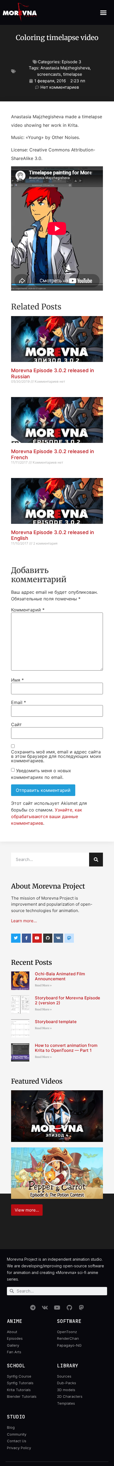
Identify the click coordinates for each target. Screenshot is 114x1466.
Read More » (43, 985)
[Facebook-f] (26, 938)
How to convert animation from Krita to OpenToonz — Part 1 (66, 1048)
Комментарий (28, 610)
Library (67, 1365)
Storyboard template (56, 1021)
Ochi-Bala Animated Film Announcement (60, 976)
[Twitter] (15, 938)
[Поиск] (96, 859)
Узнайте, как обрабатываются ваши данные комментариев (46, 816)
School (16, 1365)
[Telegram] (32, 1307)
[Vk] (58, 938)
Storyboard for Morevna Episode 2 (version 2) (67, 1000)
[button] (103, 12)
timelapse (72, 74)
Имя (17, 680)
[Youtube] (37, 938)
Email (18, 702)
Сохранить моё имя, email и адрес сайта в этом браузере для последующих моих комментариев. (56, 756)
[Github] (48, 938)
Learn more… (24, 920)
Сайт (16, 724)
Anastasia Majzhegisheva (65, 67)
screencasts (49, 74)
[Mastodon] (81, 1307)
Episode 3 (71, 61)
